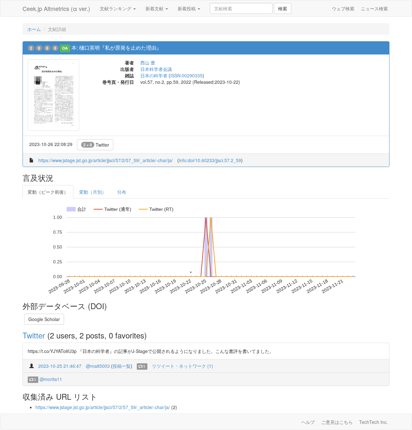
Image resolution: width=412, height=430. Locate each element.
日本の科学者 (153, 75)
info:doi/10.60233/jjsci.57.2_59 (210, 160)
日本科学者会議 (156, 69)
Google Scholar (44, 319)
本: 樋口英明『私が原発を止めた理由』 (116, 47)
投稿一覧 (122, 366)
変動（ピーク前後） (48, 192)
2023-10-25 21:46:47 (59, 366)
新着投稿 (187, 8)
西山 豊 (147, 62)
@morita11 (51, 379)
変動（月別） (92, 192)
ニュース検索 (374, 8)
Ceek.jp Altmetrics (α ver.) (56, 8)
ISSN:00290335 (186, 75)
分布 (121, 192)
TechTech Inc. (373, 422)
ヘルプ (308, 422)
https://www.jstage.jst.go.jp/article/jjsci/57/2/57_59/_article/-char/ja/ (105, 160)
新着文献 (155, 8)
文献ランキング (116, 8)
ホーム (34, 29)
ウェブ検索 (343, 8)
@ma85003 (98, 366)
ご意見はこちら (337, 422)
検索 (282, 8)
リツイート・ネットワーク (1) (182, 366)
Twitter (96, 145)
